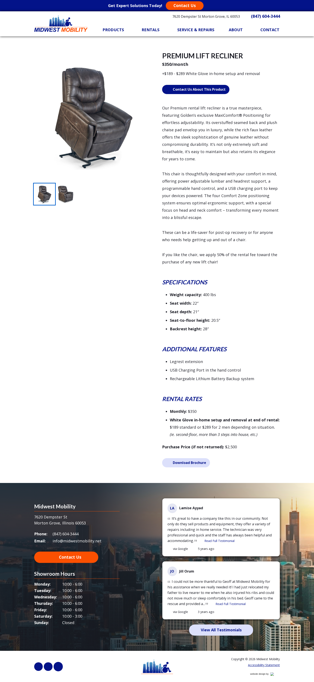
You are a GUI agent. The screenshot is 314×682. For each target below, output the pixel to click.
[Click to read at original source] (169, 548)
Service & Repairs (195, 29)
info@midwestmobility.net (77, 540)
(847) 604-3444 (265, 16)
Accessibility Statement (264, 665)
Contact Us (184, 5)
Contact (269, 29)
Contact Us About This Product (199, 89)
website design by (264, 674)
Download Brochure (189, 462)
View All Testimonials (221, 629)
